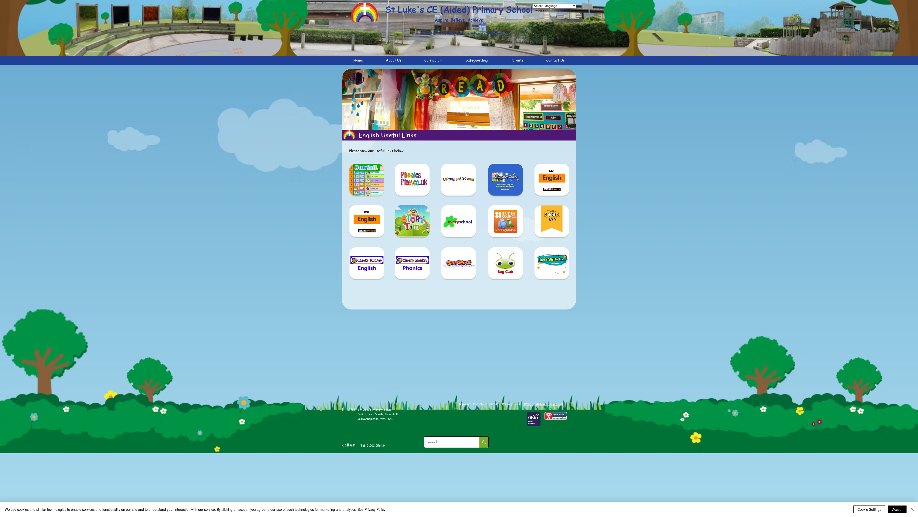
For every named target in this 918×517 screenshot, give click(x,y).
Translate (561, 10)
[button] (393, 60)
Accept (897, 509)
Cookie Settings (869, 509)
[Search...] (483, 442)
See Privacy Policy (371, 509)
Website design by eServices (543, 404)
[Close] (912, 509)
